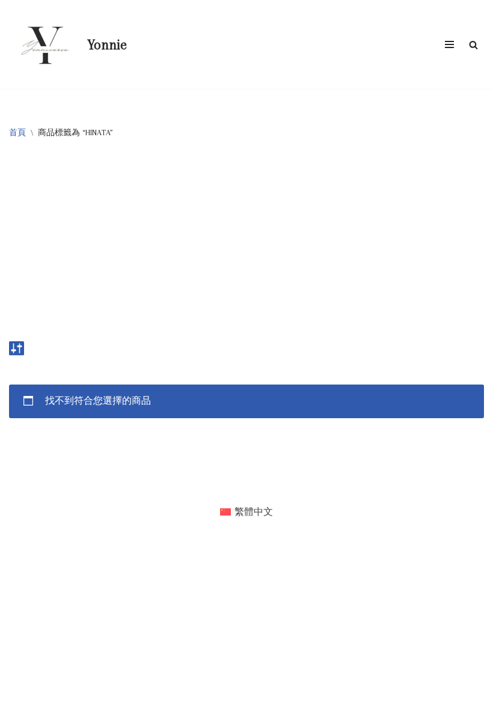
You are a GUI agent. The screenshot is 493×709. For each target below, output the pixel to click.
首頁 (17, 132)
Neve (197, 485)
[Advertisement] (246, 245)
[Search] (473, 44)
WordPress (283, 485)
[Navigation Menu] (449, 44)
